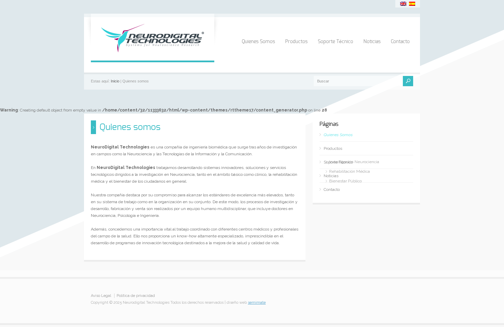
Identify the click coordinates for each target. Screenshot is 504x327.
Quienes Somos (258, 41)
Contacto (400, 41)
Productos (296, 41)
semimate (257, 302)
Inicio (115, 81)
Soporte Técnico (335, 41)
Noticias (372, 41)
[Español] (412, 4)
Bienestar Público (345, 181)
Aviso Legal (101, 295)
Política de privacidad (136, 295)
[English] (403, 4)
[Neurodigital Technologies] (152, 53)
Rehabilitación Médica (349, 171)
